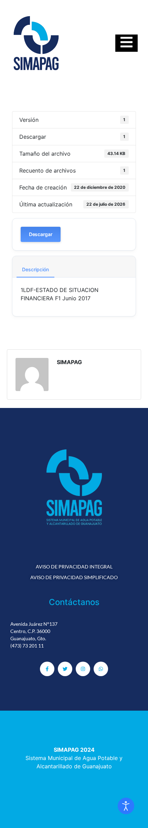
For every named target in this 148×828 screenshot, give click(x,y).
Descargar (40, 234)
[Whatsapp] (101, 669)
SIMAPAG (69, 362)
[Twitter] (65, 669)
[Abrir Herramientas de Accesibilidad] (126, 806)
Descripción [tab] (35, 269)
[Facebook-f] (47, 669)
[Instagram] (83, 669)
